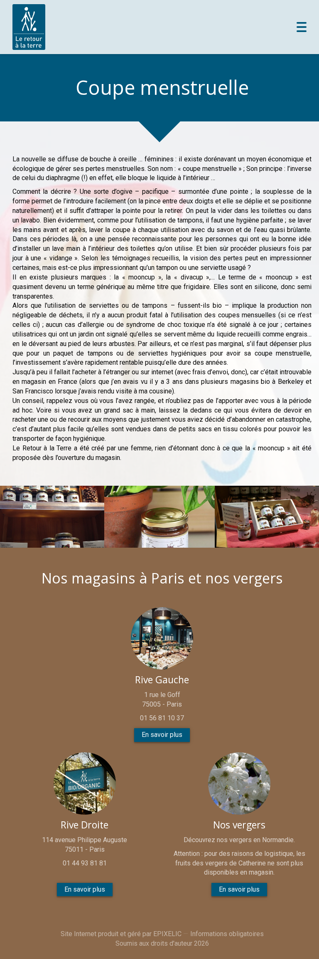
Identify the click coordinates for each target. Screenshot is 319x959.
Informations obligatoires (227, 934)
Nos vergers (239, 825)
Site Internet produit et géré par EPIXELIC (121, 934)
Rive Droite (84, 825)
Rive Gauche (162, 680)
